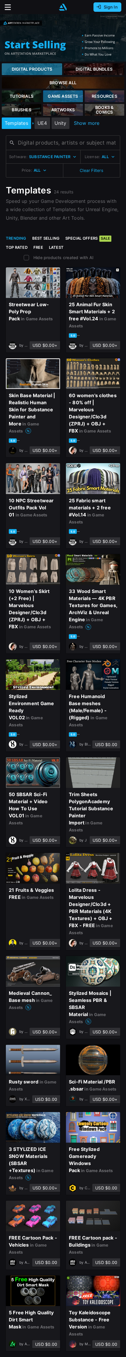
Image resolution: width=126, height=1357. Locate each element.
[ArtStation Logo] (63, 7)
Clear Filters (91, 170)
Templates (16, 123)
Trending (16, 238)
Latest (56, 247)
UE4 (42, 123)
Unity (61, 123)
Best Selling (46, 238)
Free (38, 247)
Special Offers (87, 238)
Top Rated (17, 247)
